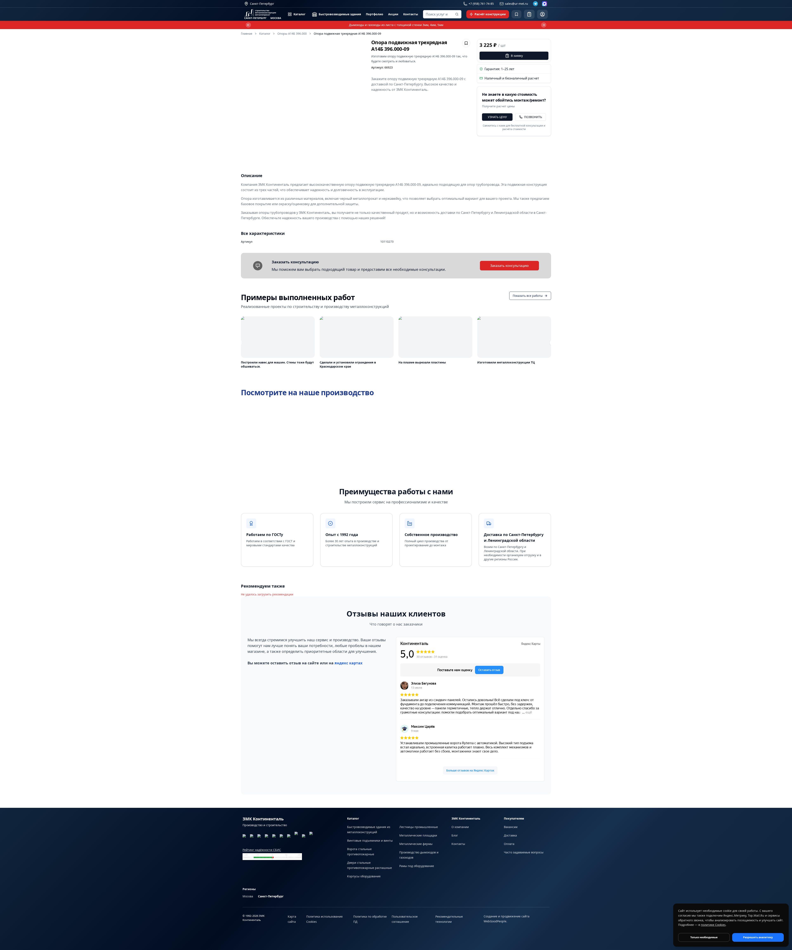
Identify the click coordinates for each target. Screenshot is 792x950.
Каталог (299, 14)
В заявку (517, 56)
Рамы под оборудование (416, 866)
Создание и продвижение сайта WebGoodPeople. (506, 918)
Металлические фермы (416, 844)
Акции (393, 14)
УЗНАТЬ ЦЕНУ (497, 117)
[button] (303, 101)
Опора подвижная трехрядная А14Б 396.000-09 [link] (347, 33)
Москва (248, 896)
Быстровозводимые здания (340, 14)
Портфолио (374, 14)
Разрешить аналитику (758, 937)
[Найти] (457, 14)
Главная (246, 33)
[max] (544, 3)
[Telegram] (535, 3)
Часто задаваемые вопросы (523, 852)
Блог (454, 835)
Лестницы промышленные (418, 827)
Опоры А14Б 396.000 (292, 33)
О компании (460, 827)
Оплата (509, 844)
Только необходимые (704, 937)
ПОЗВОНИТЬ (533, 117)
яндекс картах (348, 662)
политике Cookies (713, 925)
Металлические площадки (418, 835)
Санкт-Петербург (271, 896)
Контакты (410, 14)
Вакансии (510, 827)
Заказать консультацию (509, 265)
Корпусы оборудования (364, 876)
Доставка (510, 835)
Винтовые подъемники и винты (370, 840)
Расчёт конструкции (490, 14)
